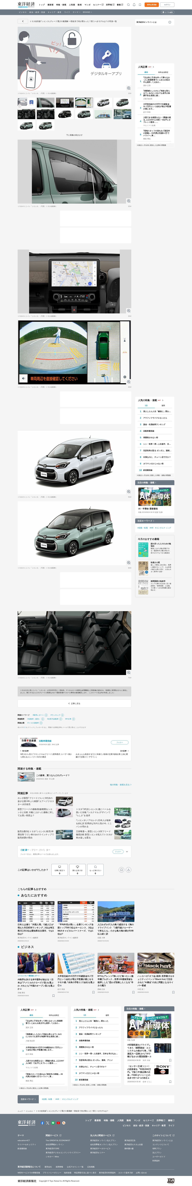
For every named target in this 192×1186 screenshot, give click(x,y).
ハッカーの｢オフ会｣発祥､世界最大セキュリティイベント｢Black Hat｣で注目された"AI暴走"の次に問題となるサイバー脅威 (156, 981)
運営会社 (48, 1167)
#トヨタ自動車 (33, 723)
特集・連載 (61, 5)
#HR (151, 528)
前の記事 (25, 751)
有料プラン (157, 1148)
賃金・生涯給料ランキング (154, 424)
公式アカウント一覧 (75, 1167)
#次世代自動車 (53, 719)
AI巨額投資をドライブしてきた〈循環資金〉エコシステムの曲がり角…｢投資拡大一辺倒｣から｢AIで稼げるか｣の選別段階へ (139, 1051)
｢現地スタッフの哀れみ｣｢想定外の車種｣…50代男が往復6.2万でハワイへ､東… (156, 133)
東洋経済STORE (52, 1148)
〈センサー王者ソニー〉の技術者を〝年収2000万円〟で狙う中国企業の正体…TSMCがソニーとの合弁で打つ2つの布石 (139, 1072)
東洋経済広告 (130, 1140)
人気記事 (142, 67)
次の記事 (123, 751)
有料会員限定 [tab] (163, 72)
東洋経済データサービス (100, 1148)
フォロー (120, 742)
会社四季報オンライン (55, 1144)
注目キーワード (145, 521)
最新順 (51, 5)
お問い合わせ (141, 1173)
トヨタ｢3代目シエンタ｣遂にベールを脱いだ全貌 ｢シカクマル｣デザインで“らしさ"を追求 (93, 812)
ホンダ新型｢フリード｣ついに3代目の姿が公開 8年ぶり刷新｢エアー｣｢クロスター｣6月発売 (36, 801)
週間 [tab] (163, 406)
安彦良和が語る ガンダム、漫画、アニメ (157, 450)
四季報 (109, 5)
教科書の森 (129, 1148)
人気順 (72, 5)
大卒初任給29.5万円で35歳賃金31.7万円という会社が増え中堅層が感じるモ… (157, 106)
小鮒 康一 (24, 850)
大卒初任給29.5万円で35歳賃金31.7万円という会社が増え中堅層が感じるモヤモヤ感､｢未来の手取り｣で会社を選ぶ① (76, 981)
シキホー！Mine (52, 1157)
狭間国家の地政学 (158, 581)
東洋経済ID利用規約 (107, 1173)
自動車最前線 (45, 741)
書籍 (119, 5)
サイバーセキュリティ (27, 1144)
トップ (42, 5)
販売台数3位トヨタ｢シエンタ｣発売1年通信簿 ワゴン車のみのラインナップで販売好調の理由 (36, 834)
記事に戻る (23, 21)
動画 (80, 5)
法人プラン (157, 1153)
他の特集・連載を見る (120, 785)
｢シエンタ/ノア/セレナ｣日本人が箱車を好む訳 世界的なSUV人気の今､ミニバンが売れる (94, 823)
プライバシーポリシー (52, 1173)
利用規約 (156, 1161)
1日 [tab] (146, 406)
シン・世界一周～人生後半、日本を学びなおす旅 (157, 444)
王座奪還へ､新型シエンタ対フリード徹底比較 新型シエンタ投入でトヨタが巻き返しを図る (94, 834)
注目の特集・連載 (146, 482)
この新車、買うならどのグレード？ (53, 775)
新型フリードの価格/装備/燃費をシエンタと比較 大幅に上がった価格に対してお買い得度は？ (36, 812)
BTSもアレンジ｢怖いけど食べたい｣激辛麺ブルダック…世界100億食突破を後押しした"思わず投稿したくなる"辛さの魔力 (115, 981)
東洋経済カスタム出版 (133, 1144)
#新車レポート (38, 715)
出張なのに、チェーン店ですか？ (157, 457)
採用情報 (59, 1167)
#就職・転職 (143, 528)
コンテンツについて (160, 1144)
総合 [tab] (146, 72)
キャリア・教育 (55, 12)
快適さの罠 (155, 562)
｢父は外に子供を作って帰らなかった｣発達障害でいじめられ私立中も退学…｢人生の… (156, 79)
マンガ (88, 5)
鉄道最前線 (148, 470)
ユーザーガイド (158, 1157)
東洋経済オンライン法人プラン (103, 1140)
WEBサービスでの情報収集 (29, 1173)
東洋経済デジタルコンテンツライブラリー (63, 1153)
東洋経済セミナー (97, 1153)
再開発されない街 (150, 437)
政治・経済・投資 (37, 12)
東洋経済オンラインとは (146, 22)
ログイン (167, 5)
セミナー (97, 5)
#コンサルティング (163, 528)
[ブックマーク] (121, 870)
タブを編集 (169, 12)
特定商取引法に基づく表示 (85, 1173)
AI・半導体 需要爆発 (148, 509)
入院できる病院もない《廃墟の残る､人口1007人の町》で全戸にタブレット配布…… (157, 119)
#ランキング (55, 715)
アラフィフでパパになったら (155, 418)
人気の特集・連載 (147, 400)
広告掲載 (91, 1167)
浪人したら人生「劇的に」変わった (157, 411)
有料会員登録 (151, 5)
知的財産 (67, 1173)
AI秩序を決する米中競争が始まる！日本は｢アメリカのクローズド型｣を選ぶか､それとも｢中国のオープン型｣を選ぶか (36, 984)
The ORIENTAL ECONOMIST (58, 1140)
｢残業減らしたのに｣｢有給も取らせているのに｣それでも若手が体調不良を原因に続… (156, 93)
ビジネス (23, 12)
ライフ (67, 12)
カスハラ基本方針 (125, 1173)
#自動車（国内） (34, 719)
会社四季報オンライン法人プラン (104, 1144)
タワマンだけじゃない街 (153, 464)
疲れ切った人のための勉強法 (161, 545)
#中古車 (68, 719)
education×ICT (24, 1140)
